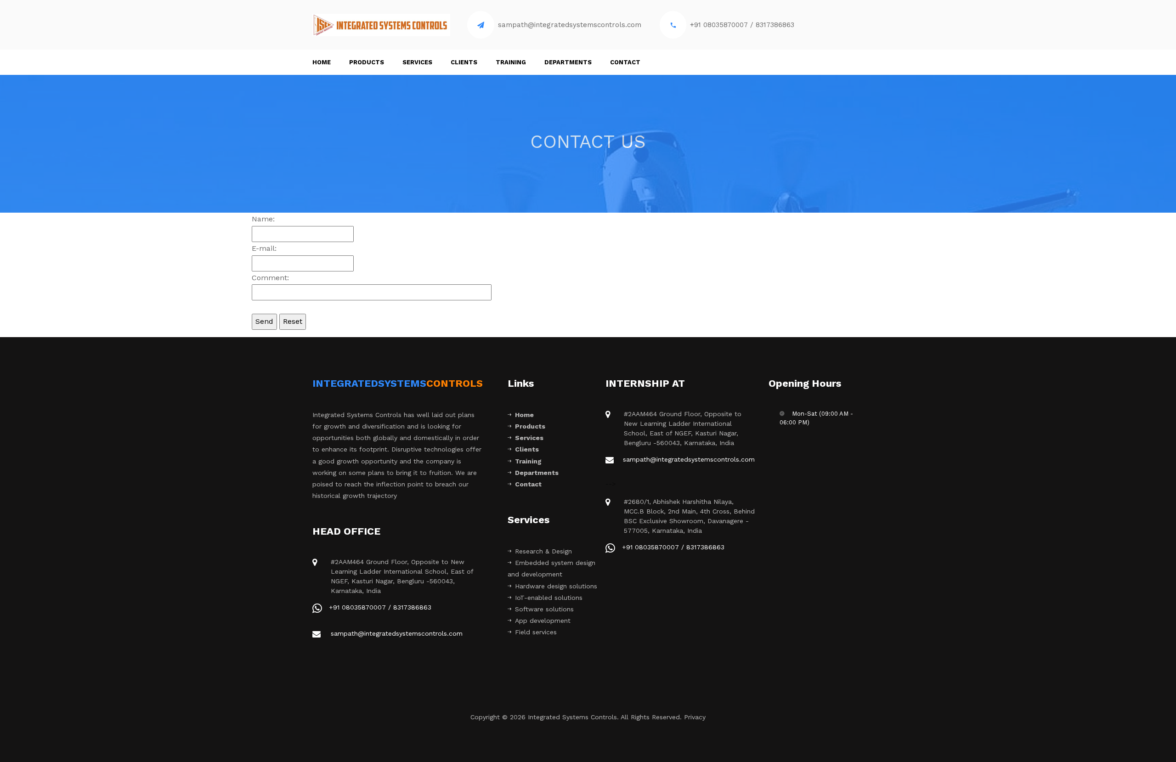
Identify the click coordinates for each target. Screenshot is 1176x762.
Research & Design (543, 551)
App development (543, 620)
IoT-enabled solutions (548, 597)
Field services (536, 632)
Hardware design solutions (556, 586)
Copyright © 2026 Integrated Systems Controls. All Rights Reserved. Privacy (588, 717)
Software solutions (544, 609)
